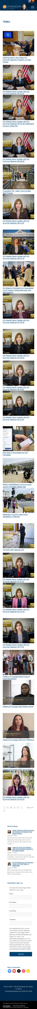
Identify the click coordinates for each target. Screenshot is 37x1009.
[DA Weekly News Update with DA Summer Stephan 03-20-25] (18, 783)
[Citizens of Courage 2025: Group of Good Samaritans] (18, 662)
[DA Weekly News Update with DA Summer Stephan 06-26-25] (18, 341)
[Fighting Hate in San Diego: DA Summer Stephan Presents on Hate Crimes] (18, 43)
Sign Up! (21, 954)
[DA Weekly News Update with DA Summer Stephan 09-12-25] (18, 77)
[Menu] (31, 7)
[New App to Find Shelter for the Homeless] (18, 438)
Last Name (13, 911)
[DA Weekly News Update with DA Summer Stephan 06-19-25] (18, 373)
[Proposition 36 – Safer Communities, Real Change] (18, 176)
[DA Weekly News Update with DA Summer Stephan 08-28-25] (18, 144)
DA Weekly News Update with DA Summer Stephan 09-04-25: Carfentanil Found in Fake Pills (18, 124)
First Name (13, 902)
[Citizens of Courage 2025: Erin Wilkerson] (18, 725)
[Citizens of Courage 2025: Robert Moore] (18, 692)
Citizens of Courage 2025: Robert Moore (18, 706)
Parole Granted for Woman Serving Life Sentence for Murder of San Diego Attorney (23, 832)
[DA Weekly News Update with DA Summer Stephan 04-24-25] (18, 595)
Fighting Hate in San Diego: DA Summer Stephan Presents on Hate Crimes (17, 60)
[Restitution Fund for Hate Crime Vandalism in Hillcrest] (18, 500)
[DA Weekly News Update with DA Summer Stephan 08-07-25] (18, 242)
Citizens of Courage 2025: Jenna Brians (18, 769)
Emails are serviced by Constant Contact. (20, 948)
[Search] (27, 7)
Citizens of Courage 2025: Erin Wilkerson (18, 740)
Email (11, 893)
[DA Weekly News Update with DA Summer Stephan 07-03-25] (18, 306)
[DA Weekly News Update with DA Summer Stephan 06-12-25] (18, 403)
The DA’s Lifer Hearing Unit (13, 550)
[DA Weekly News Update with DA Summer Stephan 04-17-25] (18, 630)
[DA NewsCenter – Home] (15, 7)
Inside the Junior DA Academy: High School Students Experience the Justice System (22, 849)
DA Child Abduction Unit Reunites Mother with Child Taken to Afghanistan (22, 864)
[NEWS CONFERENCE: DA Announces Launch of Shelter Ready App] (18, 470)
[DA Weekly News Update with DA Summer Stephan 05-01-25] (18, 565)
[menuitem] (27, 7)
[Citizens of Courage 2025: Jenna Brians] (18, 755)
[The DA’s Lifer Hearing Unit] (18, 535)
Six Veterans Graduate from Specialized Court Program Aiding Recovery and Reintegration (18, 290)
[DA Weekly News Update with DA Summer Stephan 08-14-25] (18, 206)
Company (13, 919)
